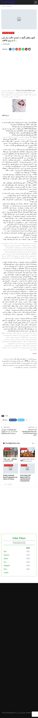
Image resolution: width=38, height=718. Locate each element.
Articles (5, 32)
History (11, 32)
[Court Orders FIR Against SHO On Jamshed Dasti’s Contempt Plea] (27, 468)
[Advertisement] (19, 70)
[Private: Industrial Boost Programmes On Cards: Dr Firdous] (10, 468)
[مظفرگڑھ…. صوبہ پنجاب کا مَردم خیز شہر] (10, 452)
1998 (6, 415)
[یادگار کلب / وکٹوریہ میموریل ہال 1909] (27, 452)
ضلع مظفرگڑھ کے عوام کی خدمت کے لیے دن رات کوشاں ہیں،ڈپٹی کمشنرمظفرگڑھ (9, 431)
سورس (35, 353)
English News (8, 465)
